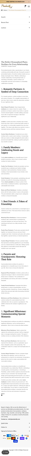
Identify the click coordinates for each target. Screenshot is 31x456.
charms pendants (9, 182)
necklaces (3, 109)
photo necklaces (9, 157)
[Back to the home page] (1, 10)
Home (5, 10)
